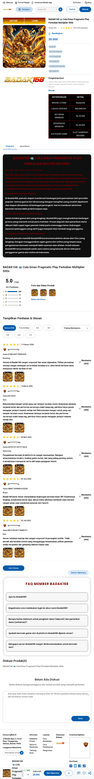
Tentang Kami (32, 751)
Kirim (80, 718)
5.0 (37, 328)
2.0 (19, 335)
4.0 (48, 328)
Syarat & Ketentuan (33, 746)
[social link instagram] (70, 766)
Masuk (85, 9)
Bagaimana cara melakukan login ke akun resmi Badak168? (38, 608)
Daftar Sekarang (78, 573)
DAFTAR (13, 21)
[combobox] (76, 328)
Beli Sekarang (53, 773)
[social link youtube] (75, 766)
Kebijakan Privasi (33, 740)
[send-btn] (22, 753)
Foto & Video (24, 328)
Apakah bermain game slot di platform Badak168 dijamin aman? (41, 633)
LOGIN (35, 21)
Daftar (72, 9)
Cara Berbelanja (47, 740)
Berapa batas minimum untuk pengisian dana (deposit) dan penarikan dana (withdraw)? (44, 621)
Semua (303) (9, 328)
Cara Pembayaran (48, 746)
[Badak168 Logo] (8, 9)
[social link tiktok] (84, 766)
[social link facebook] (79, 766)
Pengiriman (47, 750)
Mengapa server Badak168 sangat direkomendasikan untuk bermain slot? (43, 646)
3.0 (7, 335)
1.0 (30, 335)
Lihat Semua (13, 568)
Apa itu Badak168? (18, 596)
